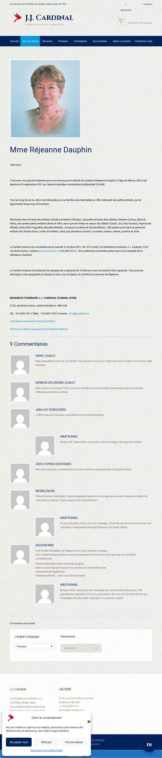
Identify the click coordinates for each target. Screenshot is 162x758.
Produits (62, 41)
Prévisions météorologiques (26, 329)
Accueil (14, 41)
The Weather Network (56, 329)
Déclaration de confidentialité (46, 750)
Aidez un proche (122, 41)
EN (149, 744)
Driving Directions (45, 321)
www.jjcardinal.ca (49, 250)
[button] (85, 718)
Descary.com (92, 744)
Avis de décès (30, 41)
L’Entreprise (80, 41)
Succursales (99, 41)
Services (47, 41)
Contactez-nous (143, 41)
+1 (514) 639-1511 (69, 706)
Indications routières (21, 321)
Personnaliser (74, 742)
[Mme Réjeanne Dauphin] (45, 98)
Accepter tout (19, 742)
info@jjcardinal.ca (79, 313)
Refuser (46, 742)
